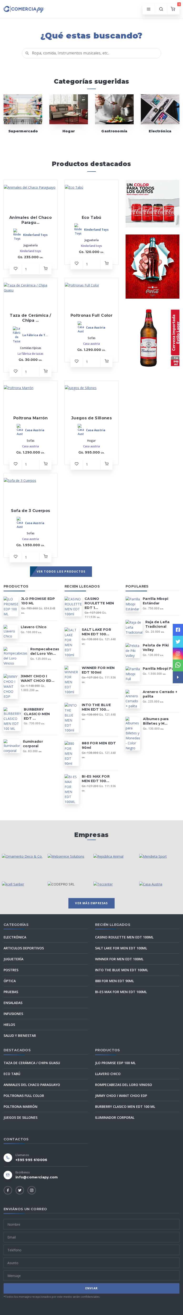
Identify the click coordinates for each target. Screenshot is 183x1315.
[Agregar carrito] (45, 269)
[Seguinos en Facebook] (178, 630)
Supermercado (23, 131)
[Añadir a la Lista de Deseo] (15, 269)
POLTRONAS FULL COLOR (24, 1095)
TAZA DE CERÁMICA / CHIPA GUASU (32, 1063)
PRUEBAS (11, 992)
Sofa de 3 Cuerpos (30, 510)
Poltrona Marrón (30, 418)
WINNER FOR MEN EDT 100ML (119, 959)
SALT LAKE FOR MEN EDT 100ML (121, 948)
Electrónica (160, 131)
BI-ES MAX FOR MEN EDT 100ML (121, 992)
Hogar (68, 131)
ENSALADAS (13, 1002)
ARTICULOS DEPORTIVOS (24, 948)
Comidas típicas (30, 348)
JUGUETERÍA (13, 959)
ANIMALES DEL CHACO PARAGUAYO (32, 1084)
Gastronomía (114, 131)
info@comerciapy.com (36, 1177)
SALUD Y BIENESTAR (20, 1035)
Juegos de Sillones (91, 418)
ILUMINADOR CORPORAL (114, 1117)
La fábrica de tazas (30, 354)
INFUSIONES (13, 1013)
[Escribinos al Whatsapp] (178, 665)
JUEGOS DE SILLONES (20, 1117)
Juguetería (31, 245)
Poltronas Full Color (91, 315)
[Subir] (178, 687)
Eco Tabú (92, 217)
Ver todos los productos (61, 571)
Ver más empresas (91, 903)
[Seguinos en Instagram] (178, 654)
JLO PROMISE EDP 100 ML (115, 1063)
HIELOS (9, 1024)
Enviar (91, 1288)
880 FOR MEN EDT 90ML (114, 981)
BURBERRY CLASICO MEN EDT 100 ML (125, 1106)
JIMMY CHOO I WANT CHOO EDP (121, 1095)
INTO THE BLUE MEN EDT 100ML (121, 970)
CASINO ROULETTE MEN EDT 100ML (124, 937)
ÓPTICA (10, 981)
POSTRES (11, 970)
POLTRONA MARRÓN (20, 1106)
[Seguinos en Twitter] (178, 642)
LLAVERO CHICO (108, 1073)
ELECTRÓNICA (15, 937)
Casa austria (91, 344)
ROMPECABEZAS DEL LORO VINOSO (123, 1084)
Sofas (92, 338)
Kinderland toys (30, 251)
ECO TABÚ (12, 1073)
